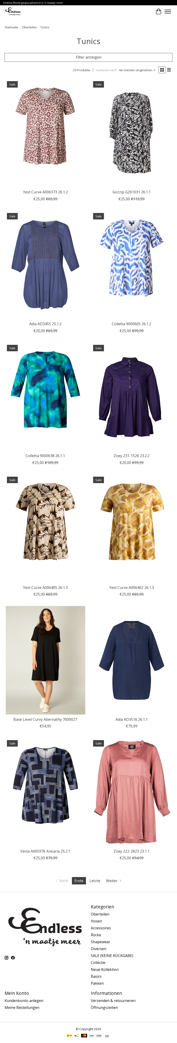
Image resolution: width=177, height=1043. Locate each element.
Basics (96, 976)
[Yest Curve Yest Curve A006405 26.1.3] (45, 528)
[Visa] (91, 1036)
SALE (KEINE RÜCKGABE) (112, 955)
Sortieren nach (106, 70)
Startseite (11, 27)
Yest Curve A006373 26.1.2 (45, 192)
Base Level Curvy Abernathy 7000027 (45, 719)
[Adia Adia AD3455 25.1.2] (45, 265)
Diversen (98, 948)
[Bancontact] (77, 1036)
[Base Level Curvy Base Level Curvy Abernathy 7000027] (45, 660)
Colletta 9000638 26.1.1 (45, 455)
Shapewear (100, 941)
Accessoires (101, 928)
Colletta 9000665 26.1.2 (131, 323)
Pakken (97, 983)
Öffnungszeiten (104, 1007)
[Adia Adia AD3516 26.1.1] (131, 660)
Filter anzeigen (88, 57)
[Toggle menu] (167, 11)
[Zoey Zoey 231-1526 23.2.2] (131, 397)
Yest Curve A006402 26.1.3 (131, 587)
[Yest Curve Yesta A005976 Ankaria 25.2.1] (45, 792)
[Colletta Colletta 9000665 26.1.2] (131, 265)
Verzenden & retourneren (113, 1000)
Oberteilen (29, 27)
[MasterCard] (84, 1036)
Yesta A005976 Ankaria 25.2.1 (45, 851)
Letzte (94, 880)
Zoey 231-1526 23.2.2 (132, 455)
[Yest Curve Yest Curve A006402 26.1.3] (131, 528)
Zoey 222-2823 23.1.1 (132, 851)
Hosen (96, 921)
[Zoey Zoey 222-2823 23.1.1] (131, 792)
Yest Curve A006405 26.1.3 (45, 587)
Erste (78, 880)
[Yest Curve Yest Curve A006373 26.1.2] (45, 133)
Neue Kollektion (105, 969)
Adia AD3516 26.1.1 (131, 719)
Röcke (96, 934)
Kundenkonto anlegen (24, 1000)
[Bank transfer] (99, 1036)
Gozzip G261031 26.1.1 (131, 192)
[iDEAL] (69, 1036)
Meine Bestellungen (22, 1007)
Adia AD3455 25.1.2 (45, 323)
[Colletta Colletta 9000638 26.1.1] (45, 397)
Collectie (98, 962)
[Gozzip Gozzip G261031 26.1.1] (131, 133)
